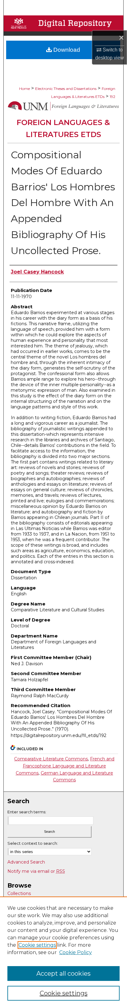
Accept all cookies (63, 973)
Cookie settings (37, 945)
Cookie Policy (75, 952)
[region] (63, 952)
